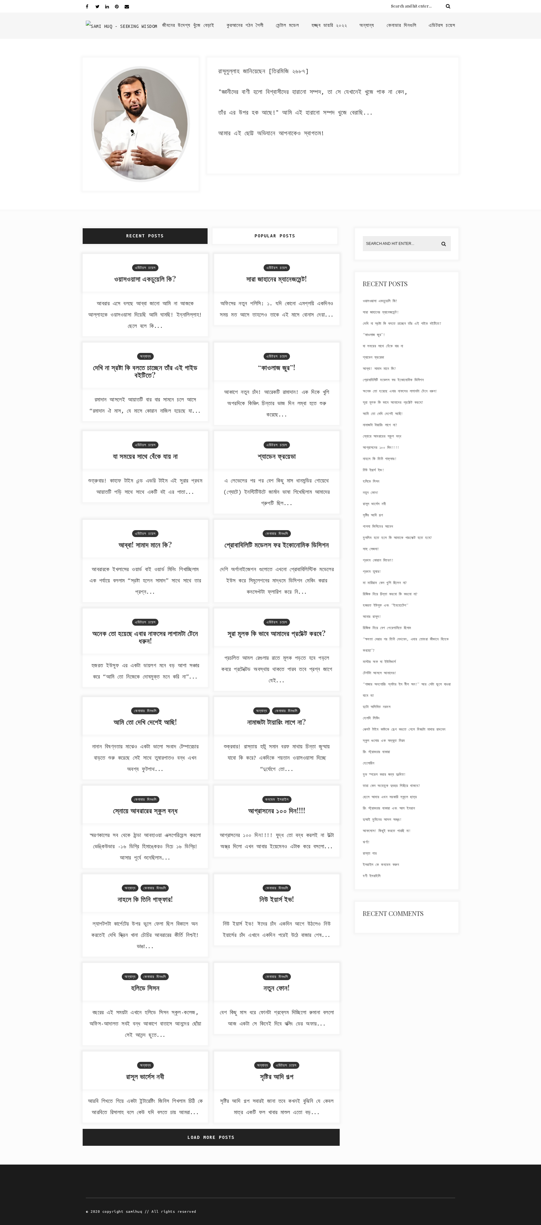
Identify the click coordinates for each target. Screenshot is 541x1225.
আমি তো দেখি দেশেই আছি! (145, 721)
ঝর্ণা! (366, 842)
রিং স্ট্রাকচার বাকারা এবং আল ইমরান (389, 808)
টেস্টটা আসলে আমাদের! (380, 673)
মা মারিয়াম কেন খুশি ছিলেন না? (385, 583)
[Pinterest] (119, 6)
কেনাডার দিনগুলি (401, 25)
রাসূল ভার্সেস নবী (145, 1076)
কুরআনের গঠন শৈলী (245, 25)
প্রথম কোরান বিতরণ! (378, 560)
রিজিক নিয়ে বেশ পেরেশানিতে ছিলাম (387, 628)
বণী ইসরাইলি (371, 876)
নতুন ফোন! (277, 987)
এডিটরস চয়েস (442, 25)
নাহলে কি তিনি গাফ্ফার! (145, 899)
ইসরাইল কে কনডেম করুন (381, 864)
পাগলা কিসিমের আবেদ (378, 526)
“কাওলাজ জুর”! (277, 367)
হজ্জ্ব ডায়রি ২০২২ (329, 25)
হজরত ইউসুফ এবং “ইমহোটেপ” (385, 605)
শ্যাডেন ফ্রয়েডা (277, 456)
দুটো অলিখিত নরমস (376, 707)
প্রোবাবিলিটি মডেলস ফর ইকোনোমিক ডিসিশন (276, 544)
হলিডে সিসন (145, 987)
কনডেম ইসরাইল (277, 799)
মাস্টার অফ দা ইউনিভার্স (379, 662)
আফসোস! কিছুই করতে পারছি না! (387, 831)
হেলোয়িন (368, 763)
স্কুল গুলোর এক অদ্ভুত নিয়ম (384, 740)
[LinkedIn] (110, 6)
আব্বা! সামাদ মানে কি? (145, 544)
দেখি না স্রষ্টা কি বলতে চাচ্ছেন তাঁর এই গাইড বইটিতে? (145, 371)
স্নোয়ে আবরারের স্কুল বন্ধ (145, 810)
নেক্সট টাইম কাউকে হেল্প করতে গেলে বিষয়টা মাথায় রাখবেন (404, 729)
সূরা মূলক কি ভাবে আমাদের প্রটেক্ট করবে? (277, 633)
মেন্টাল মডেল (287, 25)
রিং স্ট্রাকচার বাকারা (376, 752)
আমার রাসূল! (372, 616)
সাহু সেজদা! (371, 549)
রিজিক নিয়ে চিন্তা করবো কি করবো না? (390, 594)
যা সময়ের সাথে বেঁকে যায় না (145, 456)
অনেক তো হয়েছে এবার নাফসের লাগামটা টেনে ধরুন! (145, 636)
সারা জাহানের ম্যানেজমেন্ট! (276, 278)
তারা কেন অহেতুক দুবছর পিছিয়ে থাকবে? (391, 786)
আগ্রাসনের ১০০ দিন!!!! (277, 810)
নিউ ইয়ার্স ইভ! (277, 899)
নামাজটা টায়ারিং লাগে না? (276, 721)
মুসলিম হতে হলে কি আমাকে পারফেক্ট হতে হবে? (397, 538)
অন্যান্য (366, 25)
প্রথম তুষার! (372, 571)
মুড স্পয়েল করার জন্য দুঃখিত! (384, 774)
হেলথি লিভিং (371, 718)
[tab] (146, 236)
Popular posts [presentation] (275, 235)
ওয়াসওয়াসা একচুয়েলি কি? (145, 278)
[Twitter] (100, 6)
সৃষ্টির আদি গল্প (277, 1076)
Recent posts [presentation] (145, 235)
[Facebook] (90, 6)
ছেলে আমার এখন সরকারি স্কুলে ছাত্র (390, 797)
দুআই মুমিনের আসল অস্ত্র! (382, 819)
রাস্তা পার (370, 853)
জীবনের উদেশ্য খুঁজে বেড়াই (188, 25)
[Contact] (129, 6)
